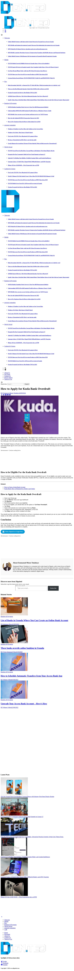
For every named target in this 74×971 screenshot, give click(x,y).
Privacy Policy (8, 377)
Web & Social (8, 147)
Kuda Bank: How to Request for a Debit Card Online (19, 489)
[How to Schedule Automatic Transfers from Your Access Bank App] (14, 670)
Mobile (6, 60)
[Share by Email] (8, 395)
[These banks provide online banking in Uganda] (14, 642)
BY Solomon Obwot (7, 624)
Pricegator (7, 934)
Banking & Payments (10, 103)
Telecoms (7, 38)
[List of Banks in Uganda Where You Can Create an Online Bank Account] (14, 615)
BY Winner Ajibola (6, 679)
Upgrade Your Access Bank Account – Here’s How (24, 703)
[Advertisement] (11, 460)
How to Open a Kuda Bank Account (14, 487)
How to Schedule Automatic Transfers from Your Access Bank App (31, 676)
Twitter (5, 961)
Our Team (7, 374)
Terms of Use (8, 379)
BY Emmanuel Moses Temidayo (10, 393)
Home (6, 932)
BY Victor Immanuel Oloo (8, 652)
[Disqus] (37, 731)
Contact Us (7, 376)
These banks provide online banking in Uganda (22, 648)
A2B (5, 929)
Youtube (5, 964)
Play (5, 81)
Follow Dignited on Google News (14, 531)
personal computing (10, 125)
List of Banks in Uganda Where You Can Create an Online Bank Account (34, 620)
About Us (7, 373)
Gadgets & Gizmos (9, 169)
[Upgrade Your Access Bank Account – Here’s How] (14, 698)
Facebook (5, 963)
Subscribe (53, 588)
